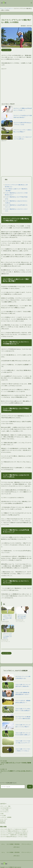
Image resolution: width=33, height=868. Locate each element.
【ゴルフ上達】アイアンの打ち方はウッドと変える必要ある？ (22, 709)
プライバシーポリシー (26, 852)
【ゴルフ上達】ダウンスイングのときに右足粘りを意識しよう (22, 733)
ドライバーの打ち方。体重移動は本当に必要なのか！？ (22, 701)
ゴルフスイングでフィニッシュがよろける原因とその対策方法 (7, 636)
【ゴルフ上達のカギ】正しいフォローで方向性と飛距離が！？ (7, 617)
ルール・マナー (3, 819)
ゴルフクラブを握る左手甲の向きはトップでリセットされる (13, 836)
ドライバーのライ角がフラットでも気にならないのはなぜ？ (13, 829)
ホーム (1, 8)
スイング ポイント (8, 8)
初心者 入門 (3, 821)
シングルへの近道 (4, 810)
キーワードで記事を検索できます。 (8, 782)
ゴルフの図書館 (9, 867)
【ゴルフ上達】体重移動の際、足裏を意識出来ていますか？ (22, 693)
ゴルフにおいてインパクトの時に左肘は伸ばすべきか (22, 677)
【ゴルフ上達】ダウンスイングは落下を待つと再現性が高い (22, 685)
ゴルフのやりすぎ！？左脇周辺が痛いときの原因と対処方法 (13, 834)
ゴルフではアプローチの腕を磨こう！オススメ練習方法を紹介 (22, 717)
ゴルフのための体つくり (5, 808)
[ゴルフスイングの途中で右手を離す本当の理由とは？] (22, 610)
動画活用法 (2, 823)
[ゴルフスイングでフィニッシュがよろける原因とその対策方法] (7, 628)
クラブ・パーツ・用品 (5, 806)
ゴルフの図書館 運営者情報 (13, 852)
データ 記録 (3, 815)
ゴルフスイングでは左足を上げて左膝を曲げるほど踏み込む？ (14, 833)
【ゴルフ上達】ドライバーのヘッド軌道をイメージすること (22, 749)
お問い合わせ (16, 855)
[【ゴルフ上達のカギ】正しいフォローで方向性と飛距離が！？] (7, 610)
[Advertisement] (16, 86)
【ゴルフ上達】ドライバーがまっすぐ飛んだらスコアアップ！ (22, 741)
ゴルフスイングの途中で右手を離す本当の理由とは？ (22, 616)
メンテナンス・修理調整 (5, 817)
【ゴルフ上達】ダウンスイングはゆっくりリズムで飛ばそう (22, 725)
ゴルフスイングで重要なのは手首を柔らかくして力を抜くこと (14, 831)
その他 (1, 813)
